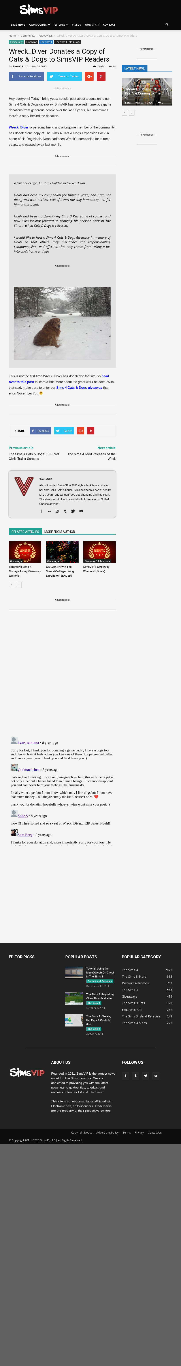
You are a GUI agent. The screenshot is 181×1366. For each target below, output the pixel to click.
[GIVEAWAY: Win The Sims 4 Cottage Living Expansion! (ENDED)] (62, 552)
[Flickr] (51, 511)
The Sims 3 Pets (133, 1003)
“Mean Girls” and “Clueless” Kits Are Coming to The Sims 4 (147, 93)
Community (16, 41)
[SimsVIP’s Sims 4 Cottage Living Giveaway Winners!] (25, 552)
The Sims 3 (130, 990)
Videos (76, 24)
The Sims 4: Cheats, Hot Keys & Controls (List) (98, 1020)
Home (13, 36)
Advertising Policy (107, 1132)
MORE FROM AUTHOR (59, 532)
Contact (109, 24)
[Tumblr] (66, 511)
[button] (167, 24)
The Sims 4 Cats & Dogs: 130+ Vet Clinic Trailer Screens (34, 456)
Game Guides (38, 24)
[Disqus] (62, 676)
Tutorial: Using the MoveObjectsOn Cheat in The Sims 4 (100, 972)
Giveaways (31, 41)
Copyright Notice (81, 1132)
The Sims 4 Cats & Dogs (67, 41)
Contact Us (155, 1132)
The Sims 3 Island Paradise (141, 1016)
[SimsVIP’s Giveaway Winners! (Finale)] (99, 552)
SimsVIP (18, 66)
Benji (128, 102)
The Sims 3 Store (134, 976)
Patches (59, 24)
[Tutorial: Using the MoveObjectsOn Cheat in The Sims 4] (74, 973)
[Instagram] (58, 511)
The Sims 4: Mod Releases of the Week (92, 456)
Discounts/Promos (135, 983)
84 (114, 66)
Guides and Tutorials (100, 981)
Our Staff (92, 24)
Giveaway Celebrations (97, 561)
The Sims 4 (46, 41)
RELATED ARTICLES (25, 532)
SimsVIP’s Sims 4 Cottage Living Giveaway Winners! (25, 571)
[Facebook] (43, 511)
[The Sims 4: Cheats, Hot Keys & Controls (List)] (74, 1020)
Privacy (139, 1132)
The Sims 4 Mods (134, 1023)
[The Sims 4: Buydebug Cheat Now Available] (74, 998)
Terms (127, 1132)
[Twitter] (74, 511)
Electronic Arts (132, 1010)
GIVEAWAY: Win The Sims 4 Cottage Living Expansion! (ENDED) (60, 571)
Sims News (18, 24)
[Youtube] (82, 511)
